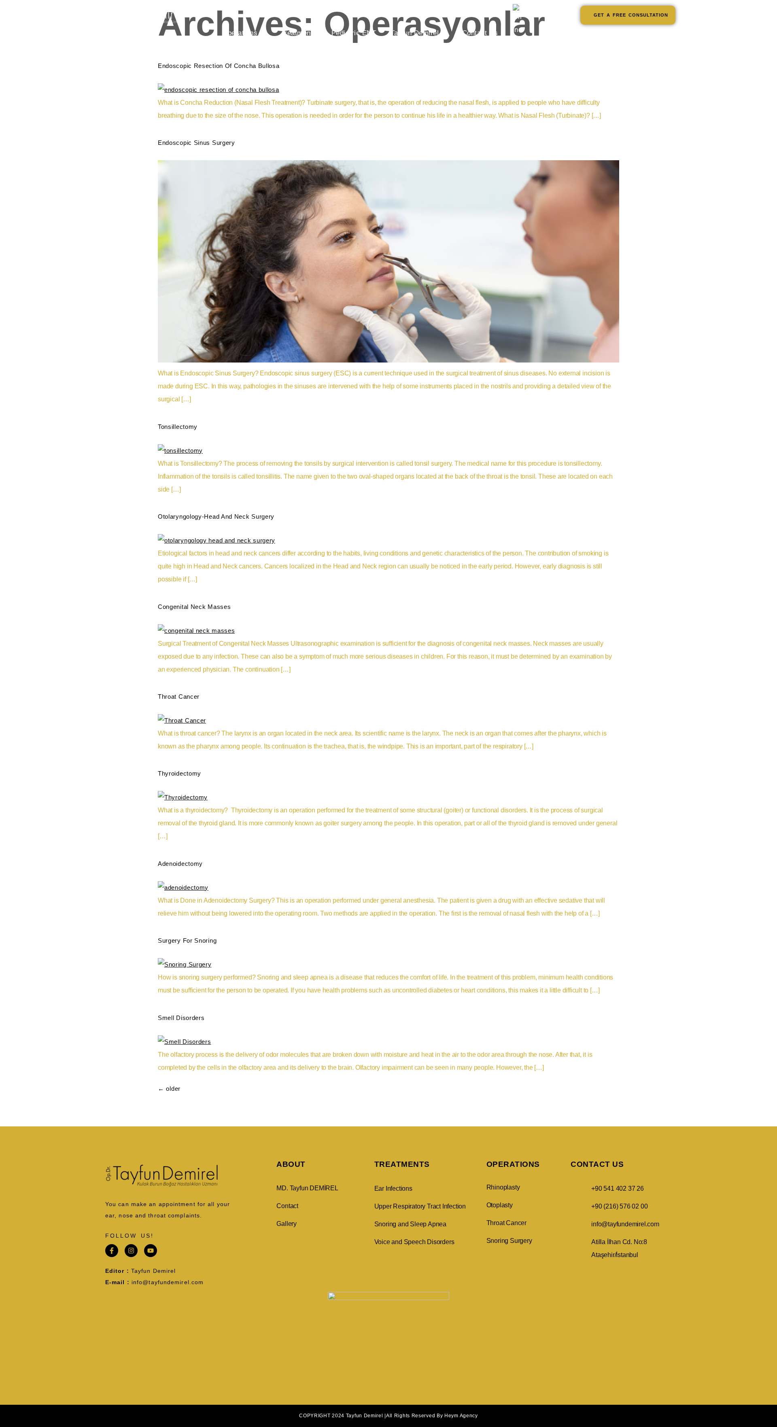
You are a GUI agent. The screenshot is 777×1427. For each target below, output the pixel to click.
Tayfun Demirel (415, 33)
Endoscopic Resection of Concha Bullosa (219, 65)
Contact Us (480, 33)
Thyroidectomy (179, 773)
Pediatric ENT (353, 33)
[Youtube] (150, 1250)
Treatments (299, 33)
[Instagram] (131, 1250)
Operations (239, 33)
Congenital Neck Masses (194, 606)
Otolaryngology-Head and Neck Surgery (216, 516)
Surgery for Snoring (187, 940)
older (169, 1088)
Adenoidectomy (180, 863)
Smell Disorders (181, 1017)
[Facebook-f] (111, 1250)
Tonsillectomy (177, 426)
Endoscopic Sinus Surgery (196, 142)
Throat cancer (179, 696)
